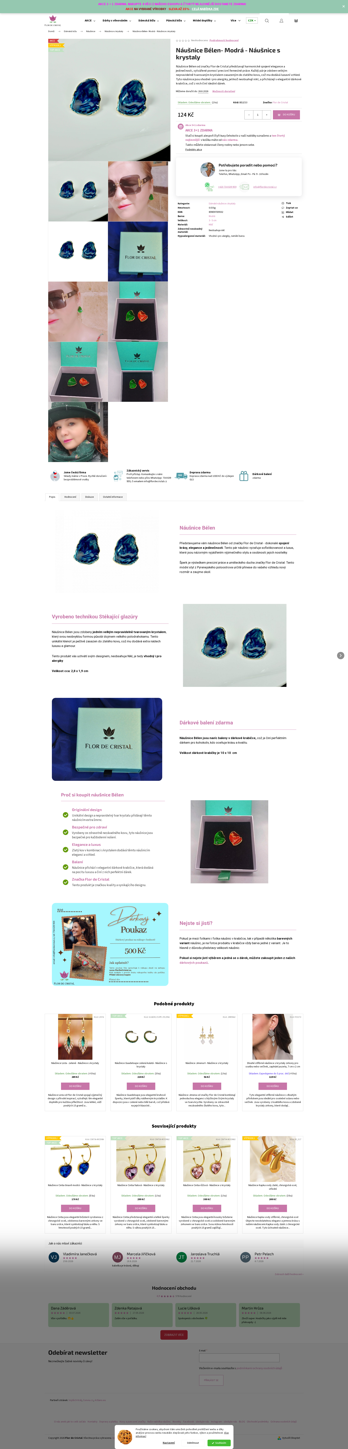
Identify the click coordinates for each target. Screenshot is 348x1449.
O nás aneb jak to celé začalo (70, 1422)
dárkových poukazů (194, 962)
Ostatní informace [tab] (113, 497)
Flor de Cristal (280, 102)
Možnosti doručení (223, 91)
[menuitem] (90, 20)
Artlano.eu (100, 1400)
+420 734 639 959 (227, 187)
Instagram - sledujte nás (224, 1422)
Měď (211, 224)
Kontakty (93, 1422)
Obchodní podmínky (258, 1422)
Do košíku (289, 114)
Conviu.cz (88, 1400)
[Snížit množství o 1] (249, 114)
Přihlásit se (211, 1380)
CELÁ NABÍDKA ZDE (205, 9)
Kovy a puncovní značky (133, 1422)
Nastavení (169, 1443)
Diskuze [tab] (89, 497)
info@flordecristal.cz (265, 187)
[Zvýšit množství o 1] (266, 114)
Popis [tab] (52, 497)
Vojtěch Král (75, 1400)
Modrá (212, 216)
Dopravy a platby (108, 1422)
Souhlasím (220, 1443)
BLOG (242, 1422)
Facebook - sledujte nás (196, 1422)
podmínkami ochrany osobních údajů (259, 1368)
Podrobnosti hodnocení (224, 40)
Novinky (177, 1422)
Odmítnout (193, 1443)
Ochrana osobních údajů (284, 1422)
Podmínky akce (193, 149)
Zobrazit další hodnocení (288, 1274)
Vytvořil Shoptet (291, 1438)
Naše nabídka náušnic (159, 1422)
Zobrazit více (174, 1335)
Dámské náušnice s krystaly (222, 203)
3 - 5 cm (212, 220)
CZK (251, 20)
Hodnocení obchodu (174, 1288)
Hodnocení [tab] (70, 497)
